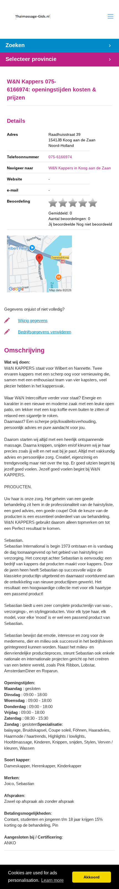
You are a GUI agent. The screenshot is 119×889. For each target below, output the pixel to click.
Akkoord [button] (92, 877)
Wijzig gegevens (33, 320)
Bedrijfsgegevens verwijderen (44, 331)
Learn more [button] (52, 880)
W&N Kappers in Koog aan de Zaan (79, 168)
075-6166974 (60, 157)
